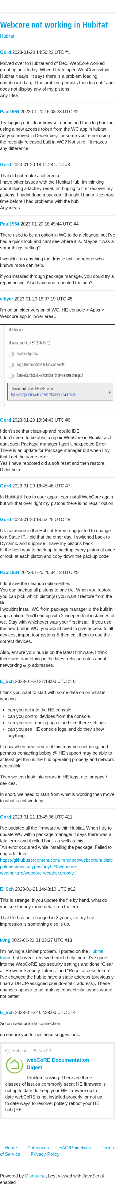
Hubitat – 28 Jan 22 (31, 1050)
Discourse (35, 1175)
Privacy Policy (45, 1154)
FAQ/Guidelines (75, 1147)
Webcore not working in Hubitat (54, 24)
